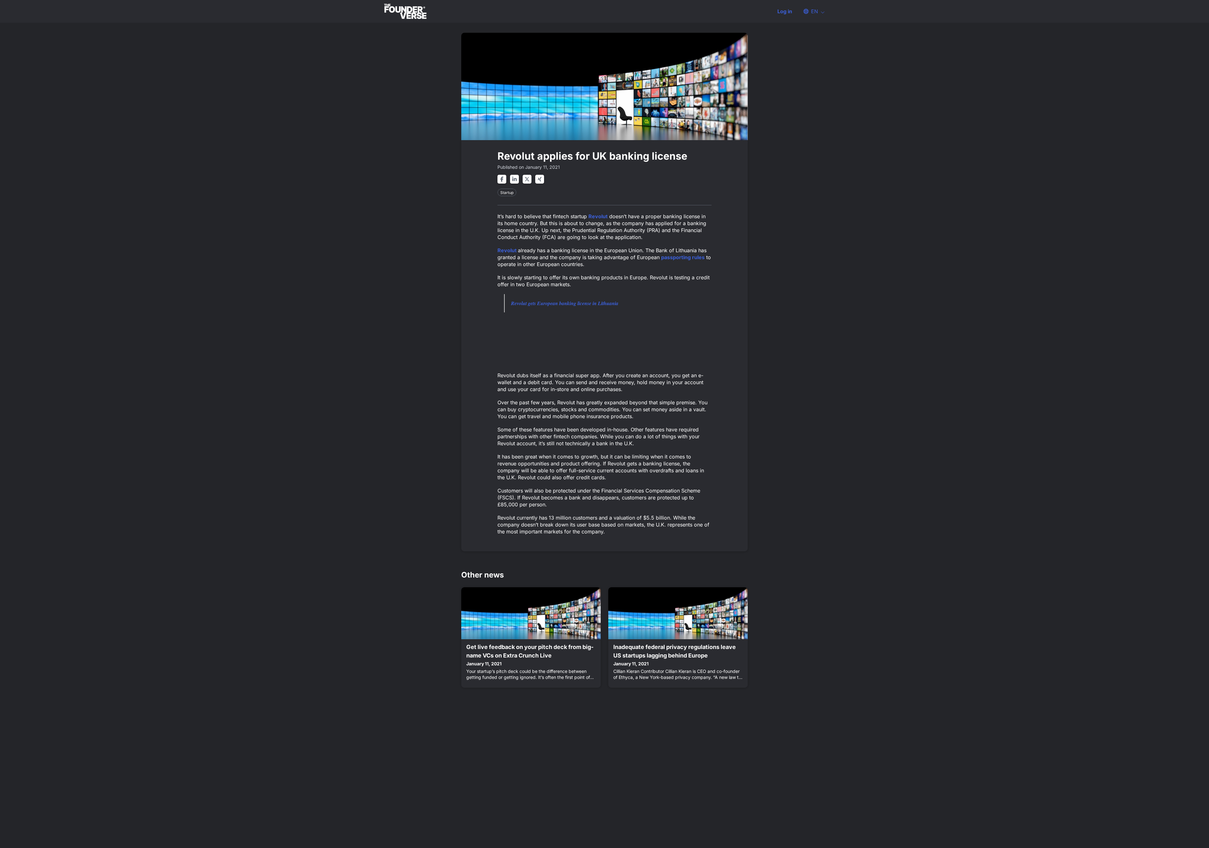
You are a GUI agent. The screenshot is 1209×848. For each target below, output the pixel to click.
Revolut (598, 216)
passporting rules (683, 257)
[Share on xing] (539, 179)
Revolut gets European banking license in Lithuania (564, 303)
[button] (811, 11)
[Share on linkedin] (514, 179)
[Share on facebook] (501, 179)
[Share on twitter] (527, 179)
